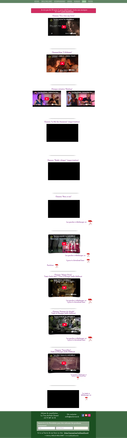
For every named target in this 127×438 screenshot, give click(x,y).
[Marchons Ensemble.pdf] (88, 255)
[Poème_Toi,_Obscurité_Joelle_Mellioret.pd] (86, 399)
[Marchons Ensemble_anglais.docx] (88, 261)
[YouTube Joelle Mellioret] (86, 415)
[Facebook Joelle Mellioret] (83, 415)
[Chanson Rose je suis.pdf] (90, 223)
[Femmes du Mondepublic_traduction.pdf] (90, 339)
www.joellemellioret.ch (71, 435)
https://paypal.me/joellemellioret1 (76, 433)
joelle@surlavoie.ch (72, 417)
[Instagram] (89, 415)
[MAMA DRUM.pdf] (90, 301)
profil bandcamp (67, 11)
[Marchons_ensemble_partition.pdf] (57, 266)
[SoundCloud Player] (64, 42)
